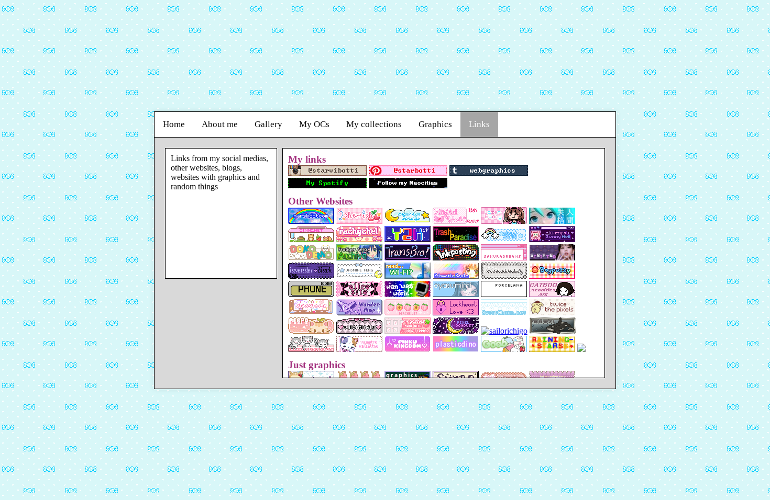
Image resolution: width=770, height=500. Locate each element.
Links (479, 124)
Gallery (268, 124)
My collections (374, 124)
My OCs (314, 124)
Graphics (435, 124)
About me (220, 124)
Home (174, 124)
